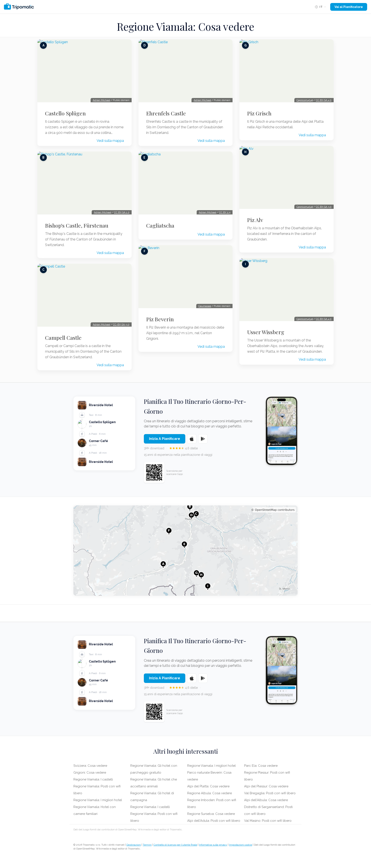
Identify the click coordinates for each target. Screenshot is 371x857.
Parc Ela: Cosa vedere (261, 766)
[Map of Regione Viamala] (185, 550)
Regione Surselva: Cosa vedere (211, 814)
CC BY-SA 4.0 (323, 100)
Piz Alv (255, 220)
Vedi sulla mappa (110, 141)
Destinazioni (133, 844)
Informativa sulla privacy (213, 844)
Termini (147, 844)
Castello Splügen (65, 113)
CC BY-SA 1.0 (121, 212)
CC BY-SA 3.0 (323, 206)
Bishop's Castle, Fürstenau (76, 225)
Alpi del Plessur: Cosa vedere (266, 786)
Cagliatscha (160, 225)
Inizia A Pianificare (164, 439)
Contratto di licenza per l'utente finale (175, 844)
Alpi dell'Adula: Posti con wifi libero (213, 821)
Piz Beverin (160, 319)
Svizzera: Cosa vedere (90, 766)
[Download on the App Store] (191, 439)
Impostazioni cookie (240, 844)
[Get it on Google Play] (203, 439)
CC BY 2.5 (224, 212)
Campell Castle (63, 337)
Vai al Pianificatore (349, 7)
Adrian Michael (101, 100)
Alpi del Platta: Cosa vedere (208, 786)
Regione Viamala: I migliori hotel (97, 800)
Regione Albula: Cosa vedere (209, 793)
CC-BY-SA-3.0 (121, 324)
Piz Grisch (259, 113)
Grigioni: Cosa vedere (89, 772)
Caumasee (204, 306)
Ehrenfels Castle (166, 113)
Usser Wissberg (265, 332)
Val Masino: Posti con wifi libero (268, 821)
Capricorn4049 (304, 100)
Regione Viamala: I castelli (93, 779)
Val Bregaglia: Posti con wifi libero (270, 793)
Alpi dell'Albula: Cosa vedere (266, 800)
